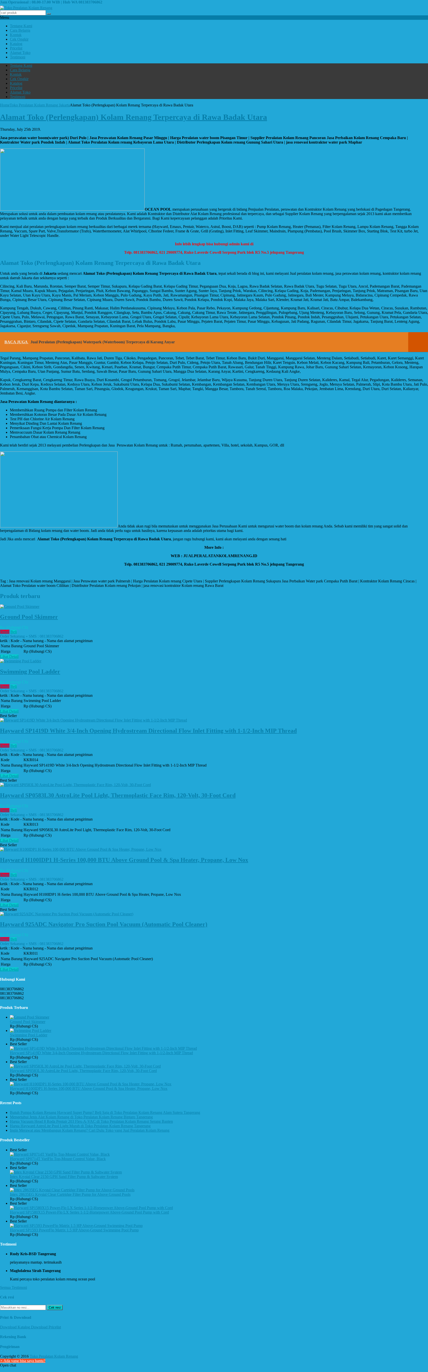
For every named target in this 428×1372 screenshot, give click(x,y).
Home (5, 105)
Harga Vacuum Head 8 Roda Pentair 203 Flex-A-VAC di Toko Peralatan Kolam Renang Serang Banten (91, 1121)
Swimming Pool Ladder (30, 671)
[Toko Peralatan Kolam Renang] (26, 8)
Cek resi (55, 1307)
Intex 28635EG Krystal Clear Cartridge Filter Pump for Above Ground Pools (70, 1194)
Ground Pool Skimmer (29, 617)
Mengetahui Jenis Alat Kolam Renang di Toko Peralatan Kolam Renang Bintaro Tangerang (81, 1117)
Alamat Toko (20, 52)
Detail (4, 632)
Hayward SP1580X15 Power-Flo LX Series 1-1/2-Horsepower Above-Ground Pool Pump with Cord (89, 1212)
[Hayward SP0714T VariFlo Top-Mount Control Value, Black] (60, 1154)
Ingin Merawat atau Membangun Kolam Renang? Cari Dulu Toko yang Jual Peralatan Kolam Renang (89, 1130)
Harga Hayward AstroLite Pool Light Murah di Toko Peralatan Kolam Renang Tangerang (80, 1126)
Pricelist (16, 48)
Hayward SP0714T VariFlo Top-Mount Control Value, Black (58, 1159)
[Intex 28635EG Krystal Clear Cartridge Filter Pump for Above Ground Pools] (72, 1190)
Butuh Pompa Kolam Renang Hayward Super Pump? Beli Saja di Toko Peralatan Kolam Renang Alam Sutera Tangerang (105, 1112)
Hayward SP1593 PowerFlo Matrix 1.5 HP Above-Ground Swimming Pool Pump (74, 1230)
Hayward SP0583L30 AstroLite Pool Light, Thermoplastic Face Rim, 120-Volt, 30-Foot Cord (118, 795)
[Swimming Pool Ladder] (20, 661)
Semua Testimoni (13, 1287)
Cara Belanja (20, 30)
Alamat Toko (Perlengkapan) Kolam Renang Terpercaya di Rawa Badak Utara (133, 117)
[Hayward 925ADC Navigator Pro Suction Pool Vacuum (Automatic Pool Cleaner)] (66, 914)
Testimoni (17, 57)
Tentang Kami (21, 26)
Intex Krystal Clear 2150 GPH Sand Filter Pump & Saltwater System (64, 1176)
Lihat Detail (9, 656)
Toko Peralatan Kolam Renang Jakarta (40, 105)
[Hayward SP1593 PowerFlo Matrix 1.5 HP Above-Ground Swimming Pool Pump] (76, 1225)
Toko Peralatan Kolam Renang (54, 1356)
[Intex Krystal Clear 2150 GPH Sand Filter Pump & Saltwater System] (66, 1172)
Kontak (16, 35)
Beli (13, 632)
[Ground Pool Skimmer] (19, 606)
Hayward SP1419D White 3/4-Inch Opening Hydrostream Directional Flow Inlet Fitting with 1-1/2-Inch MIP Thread (148, 730)
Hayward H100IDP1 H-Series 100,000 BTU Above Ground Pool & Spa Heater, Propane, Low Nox (124, 860)
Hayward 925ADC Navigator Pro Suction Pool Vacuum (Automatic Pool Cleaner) (103, 924)
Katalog (16, 44)
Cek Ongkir (19, 39)
